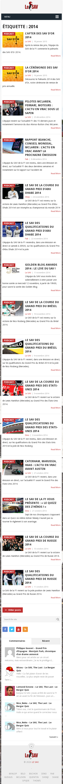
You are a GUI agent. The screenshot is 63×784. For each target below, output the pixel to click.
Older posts (14, 610)
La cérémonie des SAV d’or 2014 (41, 69)
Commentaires (17, 641)
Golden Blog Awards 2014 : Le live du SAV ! (41, 266)
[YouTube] (18, 629)
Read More (56, 56)
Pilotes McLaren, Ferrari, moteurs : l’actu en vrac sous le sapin (42, 107)
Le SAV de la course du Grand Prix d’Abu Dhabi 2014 (42, 189)
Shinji (27, 197)
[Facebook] (5, 629)
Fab (26, 159)
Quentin (34, 777)
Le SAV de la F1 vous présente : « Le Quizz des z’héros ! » (40, 502)
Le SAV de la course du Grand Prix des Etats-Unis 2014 (42, 385)
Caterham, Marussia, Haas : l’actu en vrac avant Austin (41, 465)
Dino (27, 435)
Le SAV (28, 41)
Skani (55, 777)
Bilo (23, 773)
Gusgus (8, 777)
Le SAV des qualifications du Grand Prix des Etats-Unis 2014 (41, 425)
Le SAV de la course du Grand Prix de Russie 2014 (42, 540)
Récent (46, 641)
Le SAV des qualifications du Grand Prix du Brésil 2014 (41, 345)
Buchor (33, 773)
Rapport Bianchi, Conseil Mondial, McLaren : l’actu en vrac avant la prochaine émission (40, 147)
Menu (7, 17)
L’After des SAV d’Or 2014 (39, 35)
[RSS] (25, 629)
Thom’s (37, 780)
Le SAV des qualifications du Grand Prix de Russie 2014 (41, 577)
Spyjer (25, 780)
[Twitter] (11, 629)
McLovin (21, 777)
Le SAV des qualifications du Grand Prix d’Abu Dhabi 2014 (39, 228)
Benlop (13, 773)
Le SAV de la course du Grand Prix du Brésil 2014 (42, 306)
